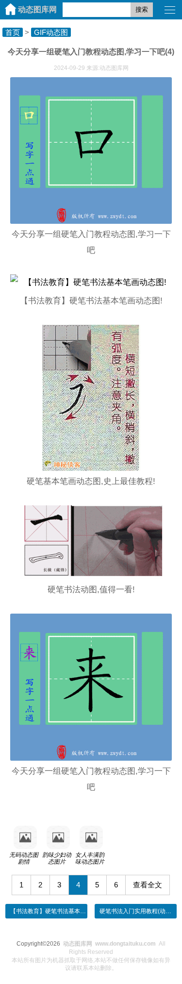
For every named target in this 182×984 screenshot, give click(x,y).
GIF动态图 (51, 32)
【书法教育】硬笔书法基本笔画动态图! (60, 911)
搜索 (141, 9)
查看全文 (147, 885)
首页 (12, 32)
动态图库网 (37, 9)
